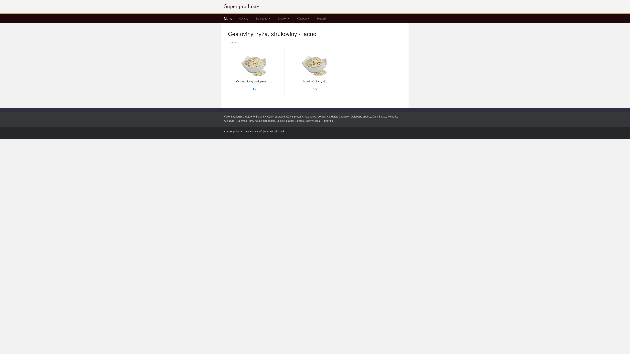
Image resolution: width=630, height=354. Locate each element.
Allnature (229, 121)
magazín (269, 131)
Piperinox (327, 121)
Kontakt (280, 131)
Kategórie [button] (262, 18)
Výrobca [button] (302, 18)
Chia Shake (379, 116)
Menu (228, 18)
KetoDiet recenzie (264, 121)
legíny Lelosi (313, 121)
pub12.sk (238, 131)
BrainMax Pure (244, 121)
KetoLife (392, 116)
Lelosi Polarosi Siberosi (290, 121)
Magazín (322, 18)
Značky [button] (282, 18)
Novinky (243, 18)
